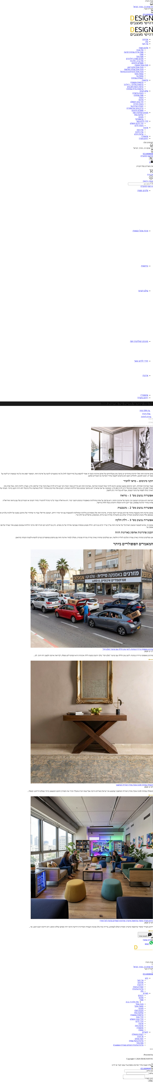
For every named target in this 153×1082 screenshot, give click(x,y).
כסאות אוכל (139, 74)
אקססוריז (144, 136)
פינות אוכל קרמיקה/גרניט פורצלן (131, 71)
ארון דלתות (139, 132)
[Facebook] (152, 960)
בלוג (146, 42)
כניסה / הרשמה (148, 181)
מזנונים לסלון (138, 1010)
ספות (141, 54)
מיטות (141, 97)
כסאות (141, 1030)
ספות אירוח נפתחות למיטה (133, 52)
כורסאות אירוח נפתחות (134, 89)
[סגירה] (152, 1063)
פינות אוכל (139, 1004)
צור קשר (145, 44)
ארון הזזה (140, 130)
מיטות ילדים (139, 125)
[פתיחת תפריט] (152, 26)
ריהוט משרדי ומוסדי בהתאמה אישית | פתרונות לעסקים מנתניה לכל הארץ (126, 921)
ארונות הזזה (139, 1026)
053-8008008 (148, 14)
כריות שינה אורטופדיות (135, 108)
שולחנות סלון (138, 115)
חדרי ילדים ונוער (142, 121)
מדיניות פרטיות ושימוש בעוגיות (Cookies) (128, 1045)
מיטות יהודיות (138, 104)
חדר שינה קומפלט (136, 102)
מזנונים (141, 117)
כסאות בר (139, 76)
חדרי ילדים (139, 1021)
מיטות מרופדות (137, 93)
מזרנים (141, 100)
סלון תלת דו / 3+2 (132, 1002)
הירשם (150, 156)
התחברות (144, 156)
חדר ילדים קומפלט (136, 123)
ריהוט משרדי (143, 138)
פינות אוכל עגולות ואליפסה (133, 69)
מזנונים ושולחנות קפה (140, 112)
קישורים (145, 1032)
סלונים (141, 998)
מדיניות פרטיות (137, 989)
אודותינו (145, 39)
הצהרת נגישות (138, 987)
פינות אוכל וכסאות (141, 65)
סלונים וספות (143, 48)
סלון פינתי (139, 50)
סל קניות (150, 174)
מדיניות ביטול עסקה (136, 1041)
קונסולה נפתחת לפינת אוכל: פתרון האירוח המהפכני (134, 785)
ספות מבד (139, 56)
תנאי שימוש (139, 1039)
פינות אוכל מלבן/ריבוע (135, 67)
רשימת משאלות (137, 1034)
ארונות (145, 128)
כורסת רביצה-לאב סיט (135, 87)
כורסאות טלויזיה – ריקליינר (133, 84)
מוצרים (145, 993)
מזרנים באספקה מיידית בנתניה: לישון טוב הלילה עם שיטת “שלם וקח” (127, 649)
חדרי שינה (139, 1017)
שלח (150, 1081)
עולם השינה (144, 91)
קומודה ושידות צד (137, 106)
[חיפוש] (151, 158)
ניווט (146, 978)
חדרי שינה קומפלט (136, 1019)
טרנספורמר (139, 119)
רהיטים (140, 995)
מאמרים (151, 422)
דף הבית (150, 418)
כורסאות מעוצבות (136, 82)
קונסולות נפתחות (137, 78)
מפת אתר (139, 1043)
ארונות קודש (138, 134)
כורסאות (145, 80)
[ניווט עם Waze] (151, 146)
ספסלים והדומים (137, 63)
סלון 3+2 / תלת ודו (136, 61)
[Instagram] (151, 956)
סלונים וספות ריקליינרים (134, 59)
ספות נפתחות (138, 95)
